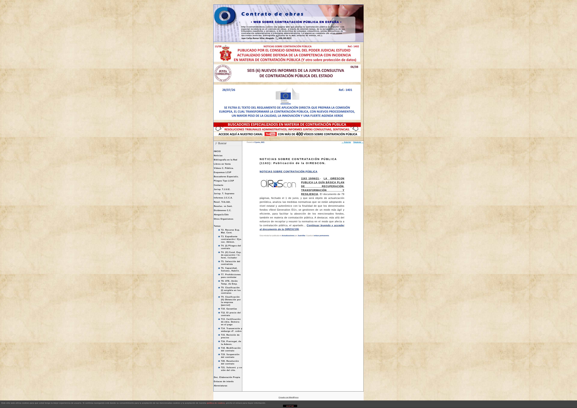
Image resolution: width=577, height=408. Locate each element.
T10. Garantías (229, 309)
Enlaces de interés (224, 381)
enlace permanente (321, 235)
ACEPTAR (290, 406)
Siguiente (358, 142)
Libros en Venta (222, 164)
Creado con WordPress (289, 397)
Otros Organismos (223, 219)
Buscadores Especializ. (226, 176)
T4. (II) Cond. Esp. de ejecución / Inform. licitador (231, 255)
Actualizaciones (288, 235)
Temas (217, 226)
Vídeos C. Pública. (224, 168)
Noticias (218, 155)
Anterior (346, 142)
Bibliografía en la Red (225, 160)
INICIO (217, 151)
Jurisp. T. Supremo (224, 193)
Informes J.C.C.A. (223, 198)
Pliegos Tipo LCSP (224, 181)
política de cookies (216, 403)
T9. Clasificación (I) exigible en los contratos (231, 290)
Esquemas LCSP (222, 172)
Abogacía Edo (221, 214)
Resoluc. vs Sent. (223, 206)
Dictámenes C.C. (222, 210)
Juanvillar (301, 235)
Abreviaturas (220, 386)
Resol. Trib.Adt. (222, 202)
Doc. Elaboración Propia (227, 377)
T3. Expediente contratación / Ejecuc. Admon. (231, 239)
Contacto (218, 185)
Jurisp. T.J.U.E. (222, 189)
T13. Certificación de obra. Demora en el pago (231, 322)
